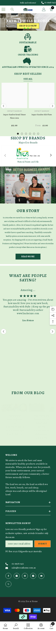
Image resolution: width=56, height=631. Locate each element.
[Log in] (43, 9)
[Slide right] (50, 155)
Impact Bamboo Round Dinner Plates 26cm (14, 116)
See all (27, 78)
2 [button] (28, 28)
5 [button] (34, 134)
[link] (28, 38)
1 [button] (24, 28)
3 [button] (31, 28)
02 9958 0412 (50, 2)
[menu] (3, 9)
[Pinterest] (25, 576)
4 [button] (30, 134)
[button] (3, 106)
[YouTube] (41, 576)
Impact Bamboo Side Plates (41, 114)
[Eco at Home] (28, 184)
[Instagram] (17, 576)
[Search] (12, 9)
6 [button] (38, 134)
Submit (42, 543)
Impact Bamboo (14, 111)
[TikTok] (33, 576)
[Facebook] (8, 576)
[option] (28, 22)
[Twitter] (8, 584)
